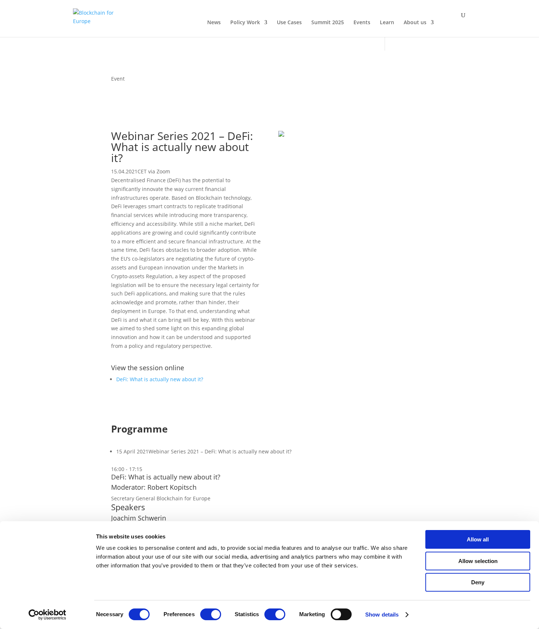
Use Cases (289, 23)
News (214, 23)
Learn (387, 23)
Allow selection (478, 561)
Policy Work (245, 23)
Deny (477, 582)
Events (361, 23)
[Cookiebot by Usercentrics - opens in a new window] (47, 614)
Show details (382, 614)
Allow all (478, 539)
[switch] (210, 614)
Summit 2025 (327, 23)
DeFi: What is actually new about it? (159, 379)
